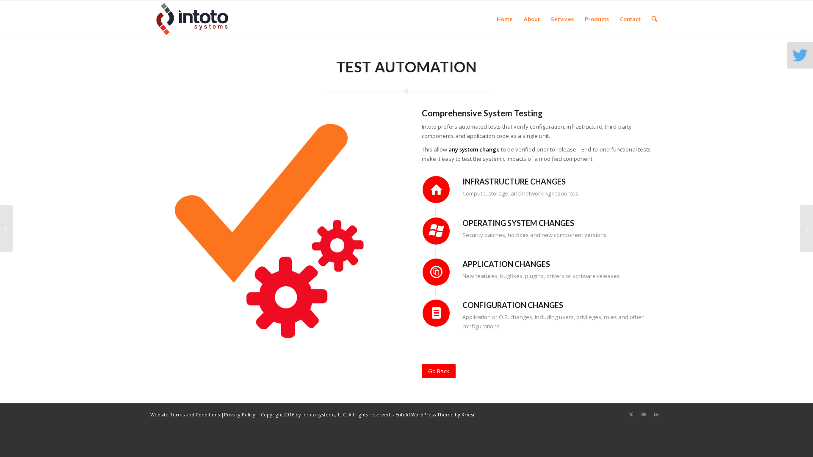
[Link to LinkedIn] (656, 414)
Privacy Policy (239, 414)
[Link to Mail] (643, 414)
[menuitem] (504, 19)
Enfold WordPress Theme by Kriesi (434, 414)
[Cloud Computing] (6, 228)
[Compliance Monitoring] (806, 228)
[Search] (654, 19)
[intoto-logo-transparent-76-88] (192, 19)
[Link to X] (631, 414)
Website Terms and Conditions (185, 414)
